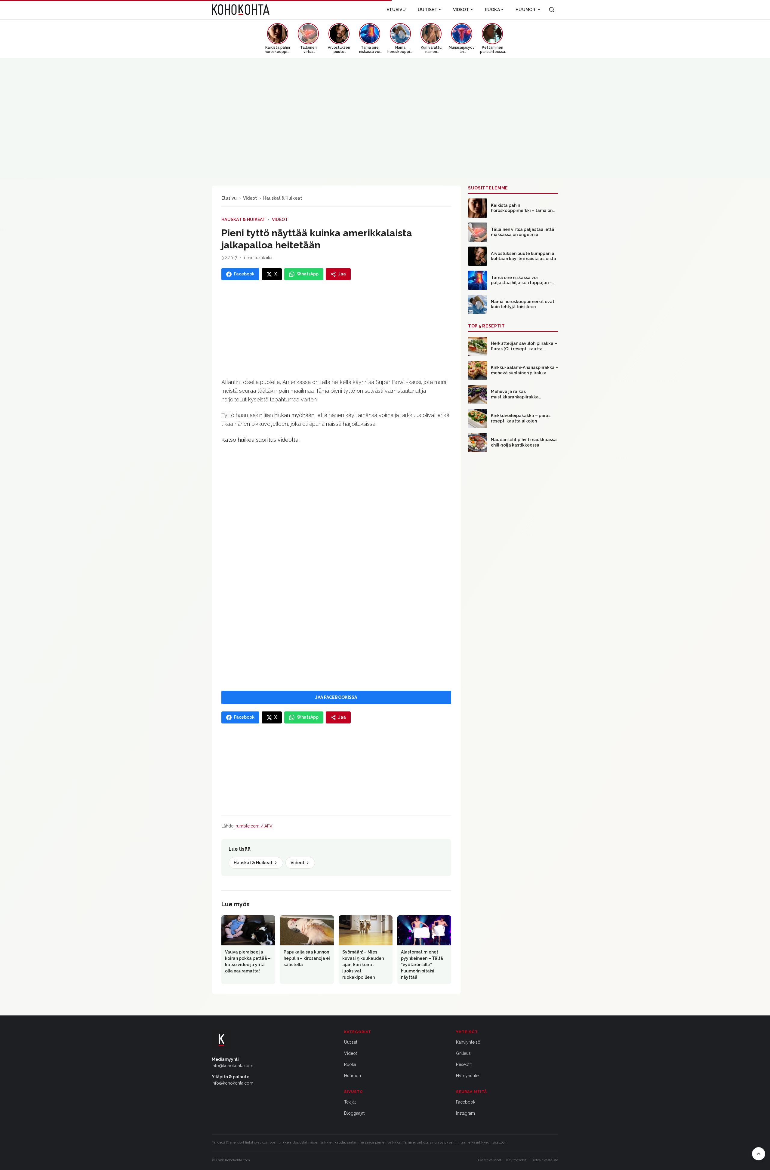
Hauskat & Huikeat (282, 198)
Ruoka (492, 9)
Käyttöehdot (516, 1160)
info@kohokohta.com (232, 1065)
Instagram (465, 1113)
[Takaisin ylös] (758, 1153)
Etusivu (396, 9)
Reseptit (464, 1064)
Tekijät (350, 1102)
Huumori (526, 9)
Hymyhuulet (468, 1075)
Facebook (465, 1102)
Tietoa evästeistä (544, 1160)
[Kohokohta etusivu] (241, 9)
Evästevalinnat (489, 1160)
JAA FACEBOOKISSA (336, 697)
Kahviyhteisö (468, 1042)
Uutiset (427, 9)
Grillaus (463, 1053)
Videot (461, 9)
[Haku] (551, 9)
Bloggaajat (354, 1113)
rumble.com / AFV (254, 826)
